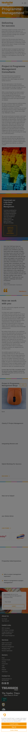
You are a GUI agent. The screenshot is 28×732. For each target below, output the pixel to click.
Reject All (14, 727)
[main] (14, 721)
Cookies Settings (14, 730)
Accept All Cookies (14, 723)
